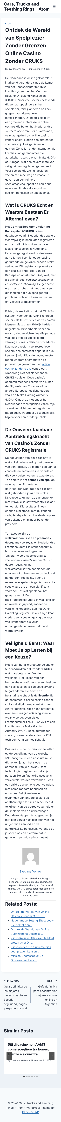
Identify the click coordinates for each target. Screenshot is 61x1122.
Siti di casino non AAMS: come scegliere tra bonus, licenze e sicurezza (28, 1049)
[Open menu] (54, 6)
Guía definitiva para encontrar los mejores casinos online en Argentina (45, 993)
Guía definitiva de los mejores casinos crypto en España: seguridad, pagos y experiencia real (15, 995)
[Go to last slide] (9, 1056)
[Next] (51, 1056)
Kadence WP (30, 1112)
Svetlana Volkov (16, 69)
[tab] (24, 1076)
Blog (8, 23)
